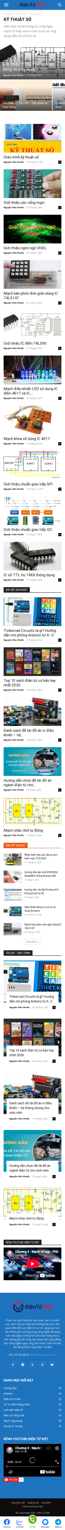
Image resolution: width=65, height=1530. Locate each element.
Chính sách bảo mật (32, 1506)
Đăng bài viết (18, 1502)
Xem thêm (31, 941)
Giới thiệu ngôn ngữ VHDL (25, 248)
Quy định (46, 1502)
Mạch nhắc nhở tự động (23, 830)
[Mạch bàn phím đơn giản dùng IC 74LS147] (32, 274)
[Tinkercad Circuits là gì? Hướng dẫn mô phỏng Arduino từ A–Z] (32, 611)
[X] (42, 1364)
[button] (6, 5)
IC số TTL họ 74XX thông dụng (29, 575)
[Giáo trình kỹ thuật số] (32, 138)
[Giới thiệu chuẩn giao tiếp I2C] (32, 510)
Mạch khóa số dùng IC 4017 (27, 439)
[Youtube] (52, 1364)
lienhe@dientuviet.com (43, 1354)
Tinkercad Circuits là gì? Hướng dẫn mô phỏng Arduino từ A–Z (30, 632)
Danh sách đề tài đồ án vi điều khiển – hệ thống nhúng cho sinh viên (30, 1108)
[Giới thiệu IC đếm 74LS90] (32, 324)
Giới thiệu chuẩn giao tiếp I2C (28, 529)
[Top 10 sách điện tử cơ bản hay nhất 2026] (32, 661)
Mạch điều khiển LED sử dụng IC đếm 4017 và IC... (31, 391)
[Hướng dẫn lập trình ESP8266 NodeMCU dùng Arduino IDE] (13, 876)
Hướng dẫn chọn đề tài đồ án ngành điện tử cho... (28, 782)
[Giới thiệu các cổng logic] (32, 183)
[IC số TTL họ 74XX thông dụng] (32, 556)
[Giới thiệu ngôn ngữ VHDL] (32, 229)
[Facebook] (13, 1364)
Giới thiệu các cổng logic (24, 202)
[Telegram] (22, 1364)
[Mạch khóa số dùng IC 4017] (32, 419)
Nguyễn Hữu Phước (13, 75)
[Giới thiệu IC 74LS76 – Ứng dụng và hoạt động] (26, 99)
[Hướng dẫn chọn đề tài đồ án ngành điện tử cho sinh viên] (32, 761)
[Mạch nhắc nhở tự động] (32, 811)
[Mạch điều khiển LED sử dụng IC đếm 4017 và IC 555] (32, 370)
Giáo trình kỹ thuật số (21, 157)
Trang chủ (9, 14)
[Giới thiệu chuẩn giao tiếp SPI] (32, 465)
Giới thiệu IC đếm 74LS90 (25, 343)
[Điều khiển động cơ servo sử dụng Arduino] (13, 911)
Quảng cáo (33, 1502)
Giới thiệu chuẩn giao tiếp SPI (28, 484)
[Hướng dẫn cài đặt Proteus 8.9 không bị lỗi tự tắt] (13, 894)
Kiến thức (22, 14)
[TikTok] (32, 1364)
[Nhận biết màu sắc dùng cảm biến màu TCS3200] (13, 859)
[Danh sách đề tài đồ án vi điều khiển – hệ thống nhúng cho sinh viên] (32, 711)
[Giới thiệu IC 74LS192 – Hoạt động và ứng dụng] (32, 60)
